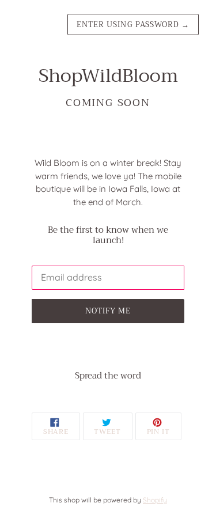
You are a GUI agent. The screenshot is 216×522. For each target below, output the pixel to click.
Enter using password (133, 24)
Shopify (155, 499)
